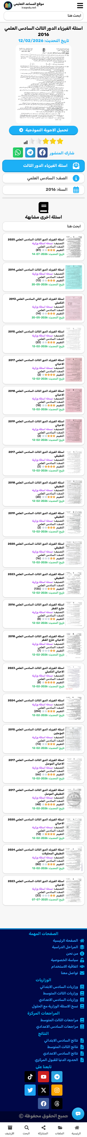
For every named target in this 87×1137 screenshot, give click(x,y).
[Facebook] (43, 1103)
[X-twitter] (43, 1090)
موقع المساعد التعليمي (29, 4)
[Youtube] (43, 1076)
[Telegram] (56, 1076)
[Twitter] (30, 1090)
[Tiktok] (30, 1076)
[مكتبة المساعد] (78, 1114)
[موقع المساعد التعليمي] (8, 5)
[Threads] (56, 1103)
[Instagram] (56, 1090)
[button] (42, 152)
